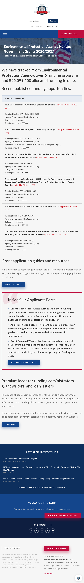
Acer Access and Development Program (20, 458)
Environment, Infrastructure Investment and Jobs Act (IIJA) (37, 145)
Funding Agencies (17, 56)
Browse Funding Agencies (29, 487)
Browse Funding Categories (54, 487)
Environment (18, 169)
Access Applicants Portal (24, 362)
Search (53, 21)
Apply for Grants (71, 34)
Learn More (10, 424)
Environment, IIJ (20, 120)
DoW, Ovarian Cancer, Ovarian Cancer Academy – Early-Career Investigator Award (38, 478)
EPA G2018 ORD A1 (27, 216)
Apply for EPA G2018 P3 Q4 (55, 234)
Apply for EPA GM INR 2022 (47, 157)
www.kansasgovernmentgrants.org (58, 559)
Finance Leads (51, 26)
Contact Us (48, 574)
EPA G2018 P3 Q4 (27, 240)
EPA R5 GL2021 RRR (28, 191)
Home (6, 56)
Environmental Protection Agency (41, 56)
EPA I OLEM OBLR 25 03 (29, 114)
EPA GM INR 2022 (27, 163)
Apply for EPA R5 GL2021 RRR (23, 185)
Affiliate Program (35, 26)
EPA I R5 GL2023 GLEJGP (30, 138)
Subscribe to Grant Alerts (62, 515)
